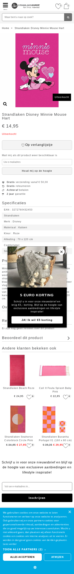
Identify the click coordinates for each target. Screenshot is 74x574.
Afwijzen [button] (57, 557)
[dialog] (37, 541)
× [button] (69, 512)
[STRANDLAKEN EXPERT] (26, 1)
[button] (37, 549)
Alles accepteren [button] (22, 557)
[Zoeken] (68, 17)
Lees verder (10, 544)
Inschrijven (37, 497)
